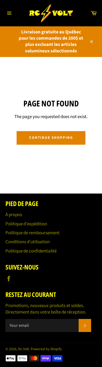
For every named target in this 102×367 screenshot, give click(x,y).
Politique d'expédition (26, 224)
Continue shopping (51, 137)
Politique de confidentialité (31, 251)
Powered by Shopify (46, 349)
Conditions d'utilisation (27, 242)
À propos (13, 214)
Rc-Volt (23, 349)
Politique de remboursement (32, 233)
